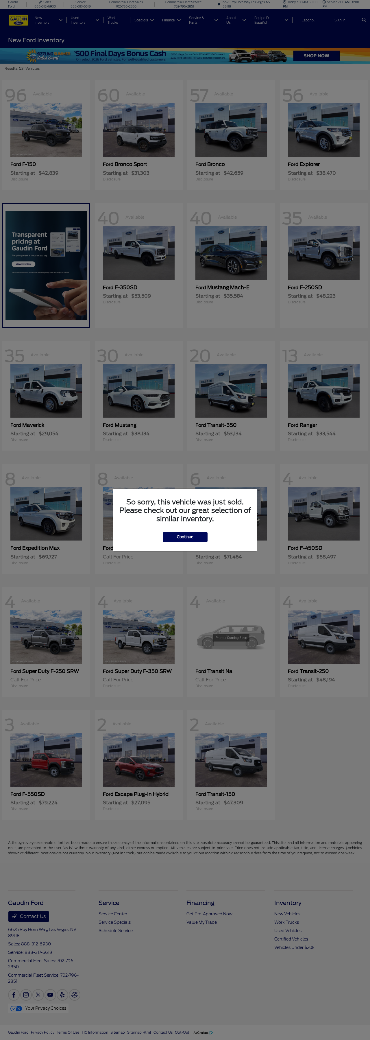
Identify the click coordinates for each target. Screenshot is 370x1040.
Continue (185, 537)
